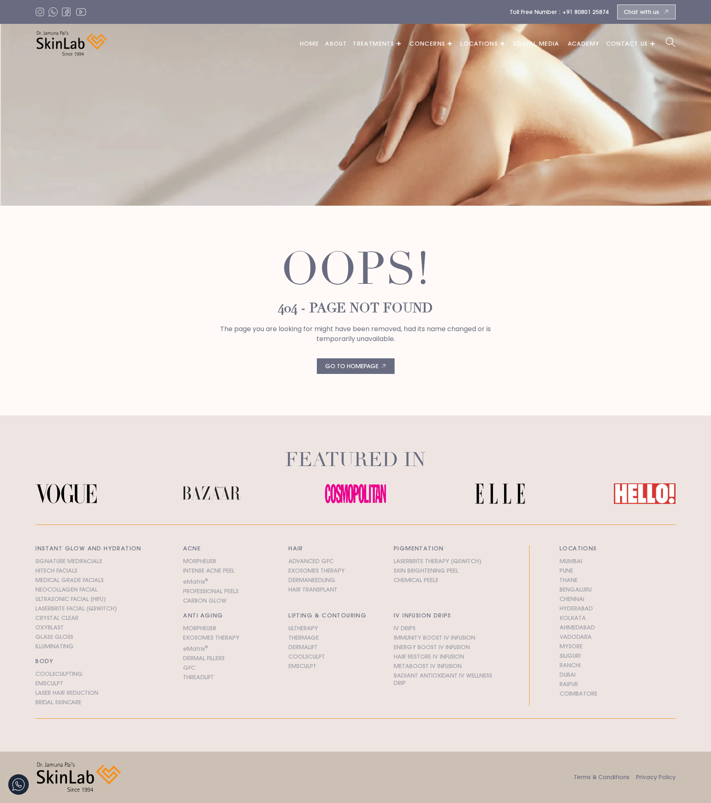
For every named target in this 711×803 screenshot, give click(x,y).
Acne (192, 548)
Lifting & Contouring (327, 615)
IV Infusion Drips (422, 615)
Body (44, 661)
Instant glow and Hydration (88, 548)
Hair (295, 548)
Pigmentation (419, 548)
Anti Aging (203, 615)
